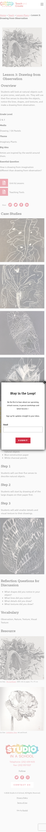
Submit (23, 440)
